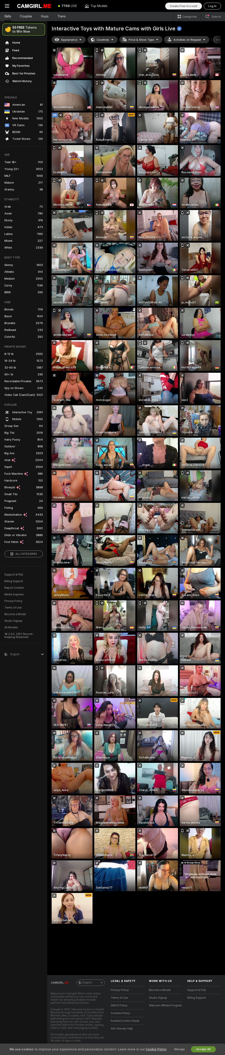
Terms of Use (13, 607)
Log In (212, 6)
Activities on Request (187, 39)
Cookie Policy (156, 1049)
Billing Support (13, 581)
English (87, 982)
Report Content (14, 587)
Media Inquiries (14, 594)
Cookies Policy (120, 1013)
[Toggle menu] (7, 6)
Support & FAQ (13, 574)
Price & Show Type (141, 39)
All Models (11, 627)
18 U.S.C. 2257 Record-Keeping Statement (19, 636)
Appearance (69, 39)
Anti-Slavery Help (122, 1028)
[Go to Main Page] (34, 6)
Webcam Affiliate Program (165, 1005)
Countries (103, 39)
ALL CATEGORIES (26, 553)
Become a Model (15, 614)
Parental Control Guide (125, 1020)
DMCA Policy (119, 1005)
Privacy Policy (13, 601)
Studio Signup (13, 620)
